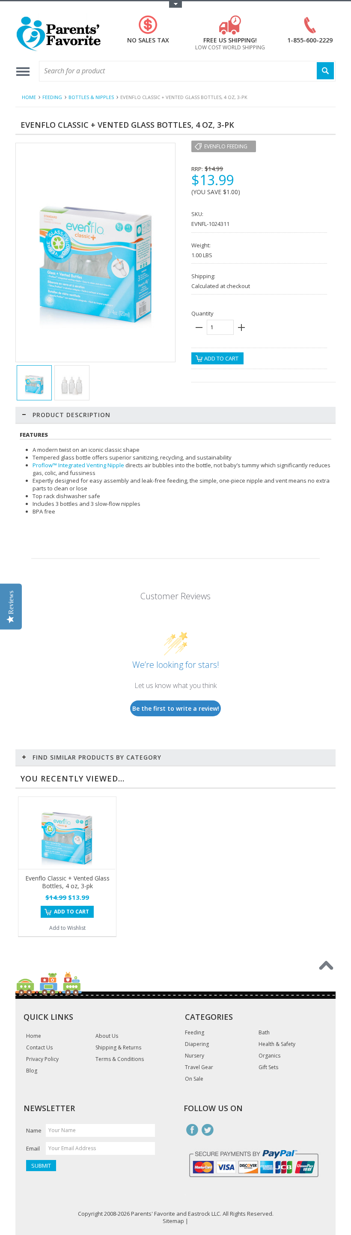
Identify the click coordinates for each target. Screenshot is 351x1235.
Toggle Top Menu (175, 4)
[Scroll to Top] (326, 965)
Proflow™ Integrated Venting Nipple (78, 465)
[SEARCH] (325, 71)
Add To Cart (71, 911)
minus (199, 327)
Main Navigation (22, 71)
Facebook (192, 1130)
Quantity (202, 313)
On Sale (194, 1079)
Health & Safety (277, 1044)
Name (34, 1130)
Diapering (197, 1044)
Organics (269, 1055)
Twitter (208, 1130)
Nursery (194, 1055)
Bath (264, 1032)
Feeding (52, 97)
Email (33, 1148)
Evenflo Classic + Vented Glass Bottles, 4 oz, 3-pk (67, 882)
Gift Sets (268, 1067)
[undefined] (95, 330)
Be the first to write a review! (175, 708)
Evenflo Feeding (225, 146)
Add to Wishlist (67, 928)
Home (29, 97)
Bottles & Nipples (91, 97)
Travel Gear (199, 1067)
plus (241, 327)
